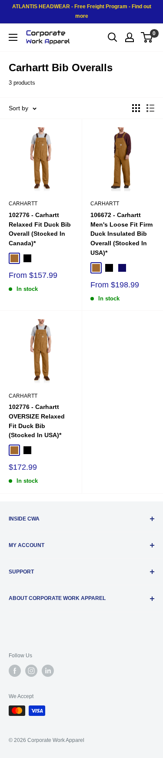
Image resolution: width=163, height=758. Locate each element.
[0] (147, 37)
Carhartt (23, 204)
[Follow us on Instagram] (31, 671)
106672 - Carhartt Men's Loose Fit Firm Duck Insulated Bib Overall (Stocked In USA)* (121, 233)
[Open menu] (13, 37)
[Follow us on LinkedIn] (48, 671)
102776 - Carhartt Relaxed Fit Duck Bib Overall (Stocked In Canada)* (40, 229)
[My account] (129, 37)
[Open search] (112, 37)
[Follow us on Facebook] (15, 671)
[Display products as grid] (136, 108)
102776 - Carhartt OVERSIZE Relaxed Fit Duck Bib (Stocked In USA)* (37, 420)
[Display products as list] (150, 108)
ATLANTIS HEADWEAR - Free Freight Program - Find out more (81, 11)
